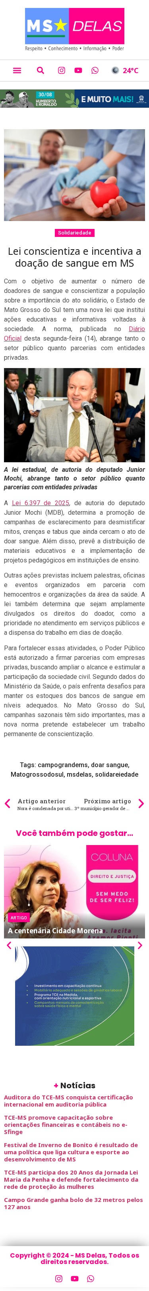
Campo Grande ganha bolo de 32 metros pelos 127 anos (73, 1203)
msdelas (79, 774)
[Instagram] (61, 70)
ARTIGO (19, 917)
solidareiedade (116, 774)
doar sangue (109, 765)
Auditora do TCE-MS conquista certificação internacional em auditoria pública (68, 1100)
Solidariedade (74, 233)
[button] (16, 70)
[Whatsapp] (95, 70)
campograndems (63, 765)
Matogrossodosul (37, 774)
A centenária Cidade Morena (55, 930)
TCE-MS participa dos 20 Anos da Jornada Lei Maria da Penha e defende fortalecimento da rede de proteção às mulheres (71, 1179)
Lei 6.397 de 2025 (40, 503)
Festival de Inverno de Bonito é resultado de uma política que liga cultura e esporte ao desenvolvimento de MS (71, 1152)
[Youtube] (78, 70)
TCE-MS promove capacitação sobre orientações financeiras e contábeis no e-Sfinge (66, 1124)
